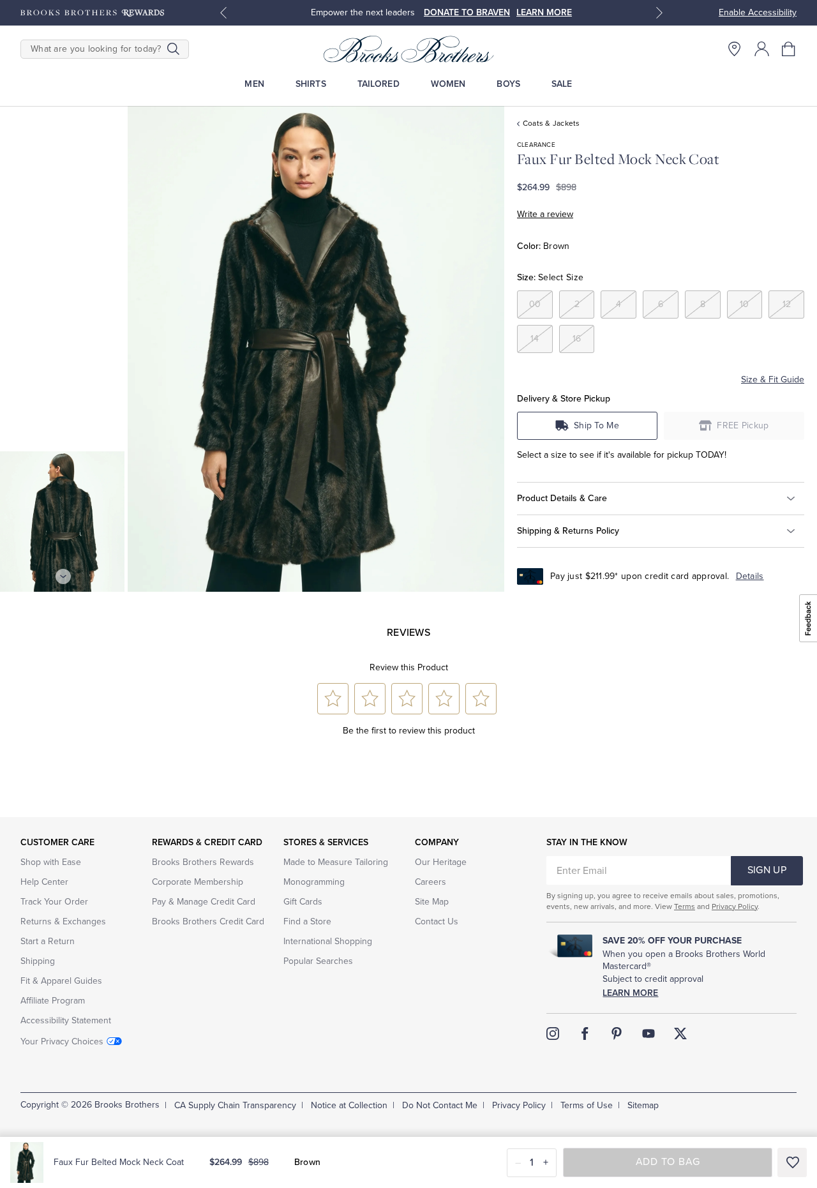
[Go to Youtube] (648, 1033)
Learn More (630, 993)
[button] (789, 48)
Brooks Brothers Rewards (203, 862)
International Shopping (327, 941)
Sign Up (766, 870)
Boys (508, 84)
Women (448, 84)
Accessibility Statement (65, 1020)
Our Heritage (441, 862)
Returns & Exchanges (63, 921)
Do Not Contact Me (439, 1105)
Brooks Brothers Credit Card (208, 921)
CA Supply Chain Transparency (235, 1105)
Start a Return (47, 941)
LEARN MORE (544, 12)
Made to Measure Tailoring (335, 862)
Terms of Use (586, 1105)
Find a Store (307, 921)
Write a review (545, 214)
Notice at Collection (349, 1105)
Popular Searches (318, 961)
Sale (562, 84)
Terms (684, 906)
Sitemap (643, 1105)
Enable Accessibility (758, 12)
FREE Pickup (743, 425)
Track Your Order (54, 901)
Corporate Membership (197, 881)
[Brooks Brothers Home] (408, 49)
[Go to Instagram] (552, 1033)
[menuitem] (254, 84)
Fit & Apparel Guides (61, 980)
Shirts (311, 84)
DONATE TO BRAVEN (467, 12)
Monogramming (314, 881)
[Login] (761, 49)
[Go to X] (680, 1033)
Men (254, 84)
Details (750, 576)
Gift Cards (302, 901)
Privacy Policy (735, 906)
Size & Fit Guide (772, 379)
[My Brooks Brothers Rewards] (92, 12)
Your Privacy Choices (61, 1041)
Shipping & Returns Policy (568, 531)
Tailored (378, 84)
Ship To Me (596, 425)
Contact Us (436, 921)
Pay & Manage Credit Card (203, 901)
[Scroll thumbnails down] (63, 576)
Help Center (44, 881)
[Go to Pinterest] (616, 1033)
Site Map (432, 901)
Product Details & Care (562, 498)
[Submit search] (173, 49)
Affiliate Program (52, 1000)
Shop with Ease (50, 862)
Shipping (37, 961)
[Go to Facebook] (584, 1033)
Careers (430, 881)
